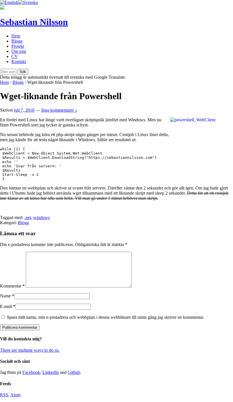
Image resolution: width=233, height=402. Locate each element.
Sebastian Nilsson (34, 22)
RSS (4, 394)
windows (41, 217)
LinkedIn (50, 372)
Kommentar (12, 286)
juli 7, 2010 (24, 110)
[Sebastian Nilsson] (2, 8)
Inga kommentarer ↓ (59, 110)
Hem (15, 36)
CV (14, 56)
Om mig (18, 51)
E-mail (6, 306)
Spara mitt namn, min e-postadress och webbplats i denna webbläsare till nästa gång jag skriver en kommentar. (105, 317)
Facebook (31, 372)
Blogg (16, 41)
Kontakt (18, 61)
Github (74, 372)
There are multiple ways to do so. (30, 350)
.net (27, 217)
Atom (15, 394)
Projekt (17, 46)
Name (5, 295)
